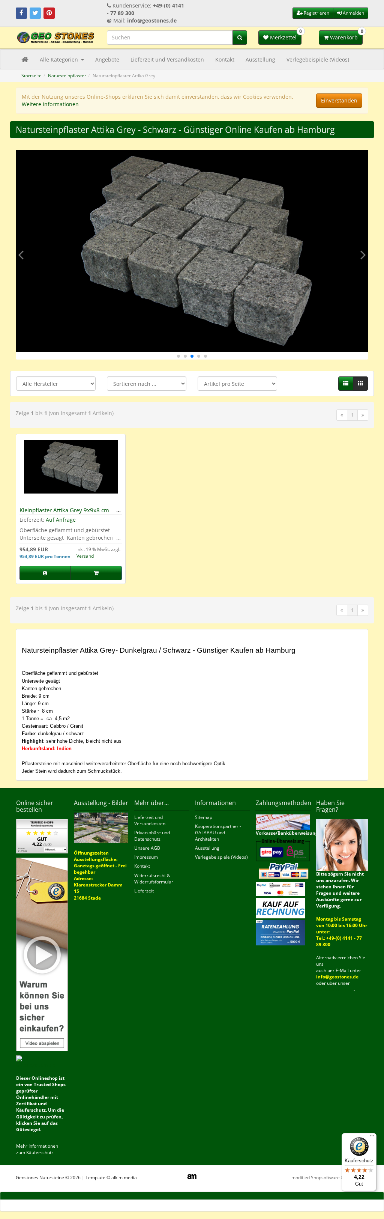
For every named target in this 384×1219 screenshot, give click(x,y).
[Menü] (372, 1137)
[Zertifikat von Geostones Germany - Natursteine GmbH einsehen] (42, 835)
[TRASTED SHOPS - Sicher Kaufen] (42, 954)
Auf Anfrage (61, 519)
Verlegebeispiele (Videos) (317, 59)
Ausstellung (260, 59)
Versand (85, 556)
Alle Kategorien (60, 59)
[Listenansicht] (345, 383)
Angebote (107, 59)
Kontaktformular (335, 989)
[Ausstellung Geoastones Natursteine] (101, 827)
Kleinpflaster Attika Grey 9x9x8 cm (64, 510)
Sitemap (203, 817)
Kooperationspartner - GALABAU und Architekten (218, 832)
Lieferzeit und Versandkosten (167, 59)
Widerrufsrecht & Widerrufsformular (153, 878)
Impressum (146, 857)
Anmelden (353, 13)
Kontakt (224, 59)
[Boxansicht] (360, 383)
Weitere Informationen (50, 104)
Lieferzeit (144, 891)
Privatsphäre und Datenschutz (152, 835)
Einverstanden (339, 100)
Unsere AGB (147, 848)
